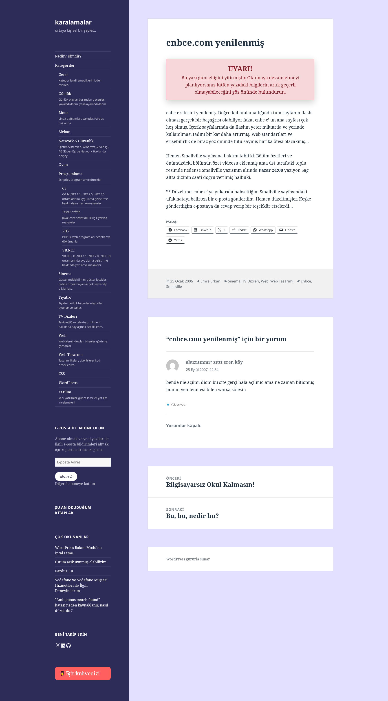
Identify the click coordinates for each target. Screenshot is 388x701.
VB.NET (86, 257)
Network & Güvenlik (84, 148)
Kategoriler (65, 65)
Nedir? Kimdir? (68, 56)
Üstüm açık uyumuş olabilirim (80, 562)
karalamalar (73, 22)
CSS (62, 373)
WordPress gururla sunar (188, 559)
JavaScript (84, 216)
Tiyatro (81, 302)
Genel (80, 79)
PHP (86, 236)
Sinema (83, 281)
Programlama (80, 176)
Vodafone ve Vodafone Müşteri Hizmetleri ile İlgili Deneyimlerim (81, 585)
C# (85, 195)
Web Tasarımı (79, 359)
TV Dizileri (81, 321)
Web (83, 340)
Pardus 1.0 (64, 571)
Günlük (82, 98)
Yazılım (83, 397)
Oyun (63, 164)
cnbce (306, 281)
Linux (81, 117)
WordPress (68, 382)
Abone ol (66, 476)
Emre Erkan (210, 281)
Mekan (64, 131)
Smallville (174, 286)
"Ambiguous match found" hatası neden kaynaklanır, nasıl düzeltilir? (81, 605)
